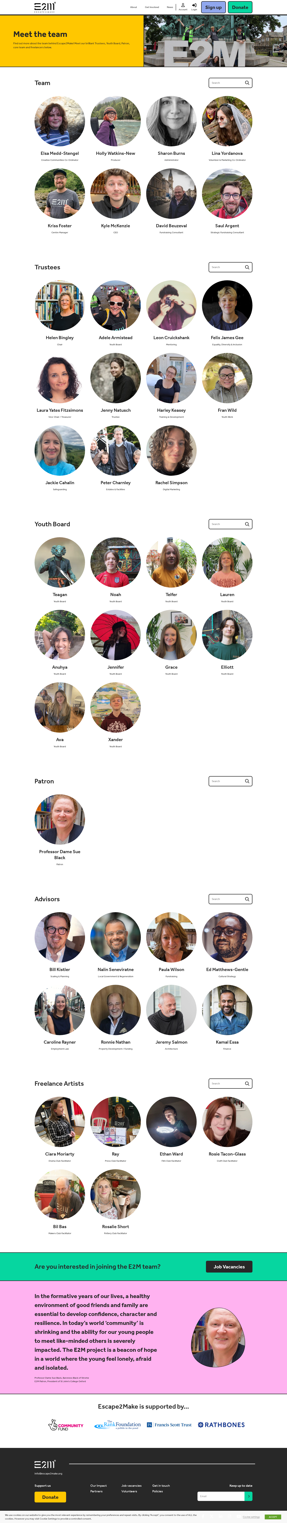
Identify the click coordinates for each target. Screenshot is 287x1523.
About (133, 7)
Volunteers (129, 1491)
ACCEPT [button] (273, 1517)
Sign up (213, 7)
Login (194, 9)
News (170, 7)
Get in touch (161, 1486)
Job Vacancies (229, 1267)
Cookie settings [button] (251, 1516)
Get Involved (152, 7)
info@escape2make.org (48, 1473)
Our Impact (98, 1486)
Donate (240, 7)
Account (183, 9)
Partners (96, 1491)
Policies (157, 1491)
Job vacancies (131, 1486)
